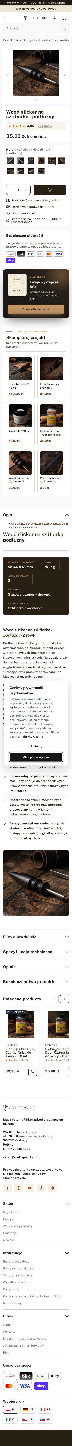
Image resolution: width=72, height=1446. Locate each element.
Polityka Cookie (32, 736)
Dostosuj (36, 746)
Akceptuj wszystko (36, 757)
